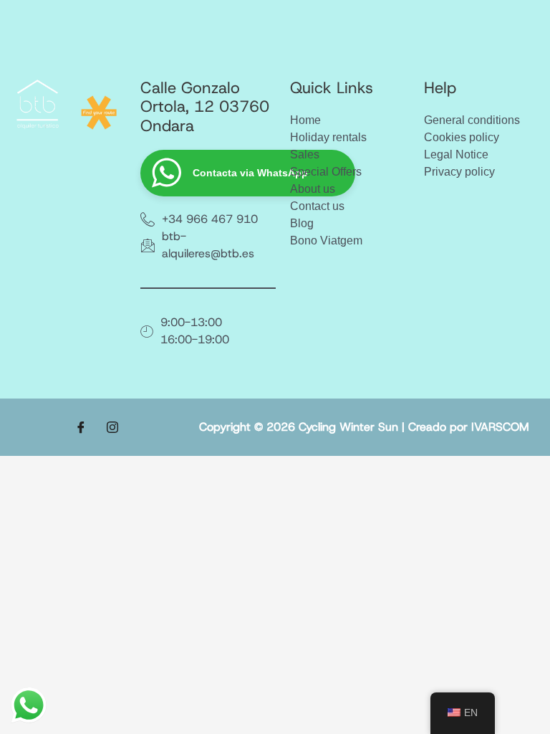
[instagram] (112, 427)
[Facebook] (81, 427)
